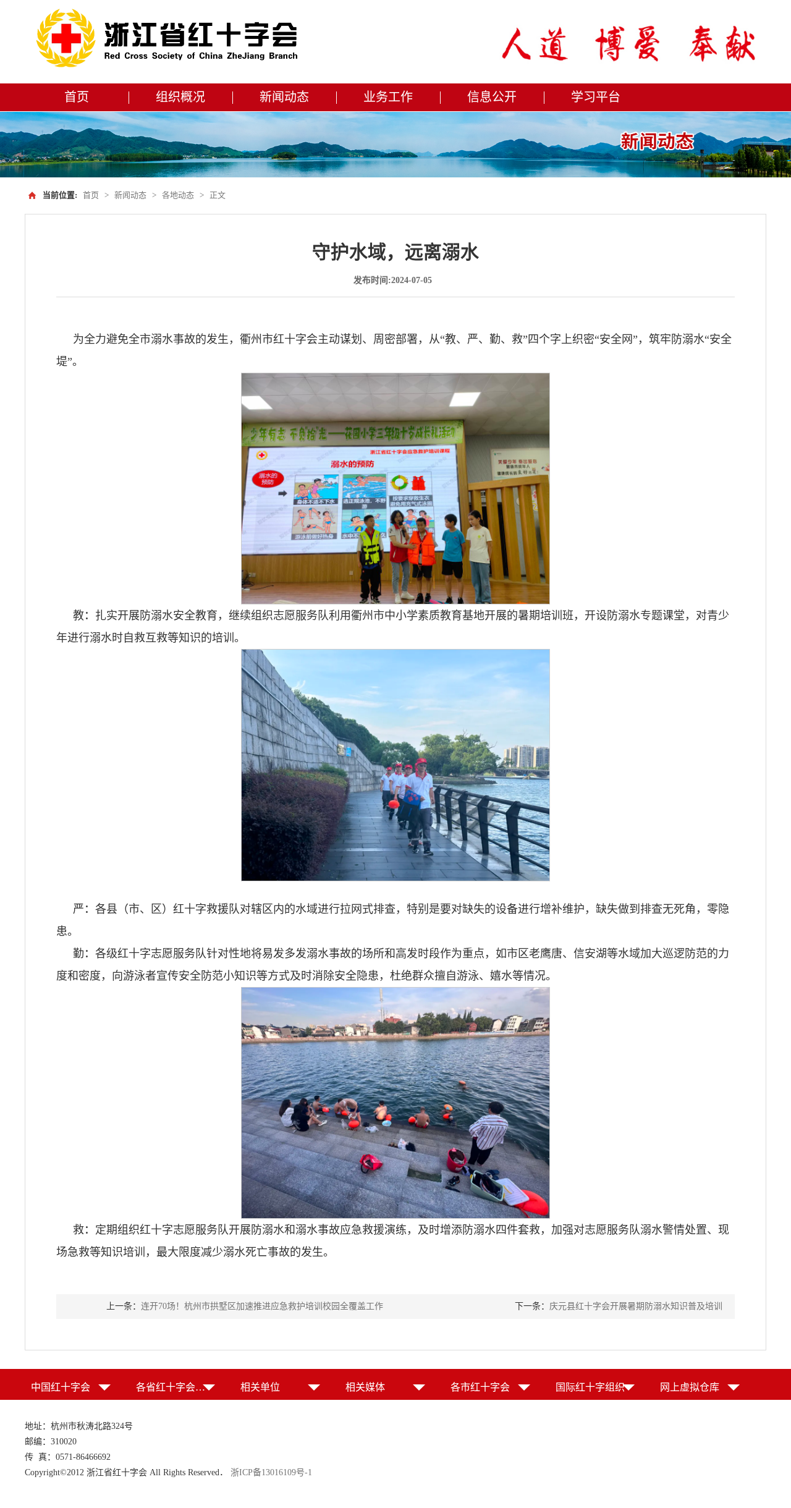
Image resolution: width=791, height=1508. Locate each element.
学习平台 (595, 97)
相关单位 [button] (260, 1387)
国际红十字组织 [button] (590, 1387)
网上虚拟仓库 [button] (689, 1387)
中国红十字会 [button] (60, 1387)
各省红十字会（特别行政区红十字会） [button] (176, 1387)
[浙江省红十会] (170, 38)
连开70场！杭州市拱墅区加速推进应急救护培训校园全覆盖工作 (262, 1306)
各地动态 (178, 195)
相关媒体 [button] (365, 1387)
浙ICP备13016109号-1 (271, 1472)
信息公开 (492, 97)
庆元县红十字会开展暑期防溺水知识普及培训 (635, 1306)
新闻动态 (284, 97)
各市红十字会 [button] (480, 1387)
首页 (76, 97)
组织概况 (180, 97)
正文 (217, 195)
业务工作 (388, 97)
